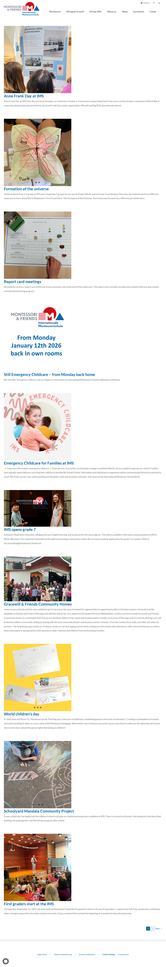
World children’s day (21, 714)
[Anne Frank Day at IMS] (37, 59)
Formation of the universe (26, 188)
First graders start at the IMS (29, 903)
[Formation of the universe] (37, 152)
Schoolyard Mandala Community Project (39, 811)
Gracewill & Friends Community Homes (38, 604)
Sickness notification (87, 954)
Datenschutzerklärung (63, 954)
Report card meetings (22, 281)
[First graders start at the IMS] (37, 867)
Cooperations (123, 954)
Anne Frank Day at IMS (24, 96)
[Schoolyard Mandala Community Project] (37, 774)
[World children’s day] (37, 677)
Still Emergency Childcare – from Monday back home (49, 374)
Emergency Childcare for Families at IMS (39, 463)
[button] (5, 961)
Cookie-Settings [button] (108, 954)
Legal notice (42, 954)
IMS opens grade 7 (20, 529)
